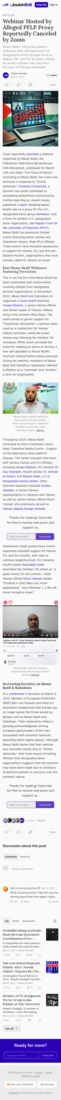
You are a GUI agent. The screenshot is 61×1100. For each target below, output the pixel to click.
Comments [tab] (11, 856)
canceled (32, 154)
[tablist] (17, 856)
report (23, 204)
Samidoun (43, 214)
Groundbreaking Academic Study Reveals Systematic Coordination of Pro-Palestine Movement (22, 935)
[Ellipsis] (56, 888)
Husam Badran (13, 305)
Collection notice (30, 1075)
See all (9, 1028)
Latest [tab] (15, 921)
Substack (14, 1092)
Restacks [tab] (25, 856)
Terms (48, 1072)
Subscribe (41, 4)
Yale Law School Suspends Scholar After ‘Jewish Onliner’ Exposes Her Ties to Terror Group (21, 967)
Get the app (47, 1084)
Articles (8, 15)
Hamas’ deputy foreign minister (24, 508)
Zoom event (28, 300)
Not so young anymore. (24, 888)
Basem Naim (31, 476)
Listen (53, 75)
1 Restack (40, 820)
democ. (40, 430)
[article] (30, 942)
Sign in (54, 4)
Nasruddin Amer (33, 564)
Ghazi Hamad (33, 578)
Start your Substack (21, 1084)
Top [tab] (7, 921)
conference (16, 694)
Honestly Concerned (32, 186)
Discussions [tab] (28, 921)
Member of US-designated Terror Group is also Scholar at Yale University (21, 1000)
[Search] (55, 921)
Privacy (39, 1072)
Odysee (35, 674)
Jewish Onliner (19, 73)
